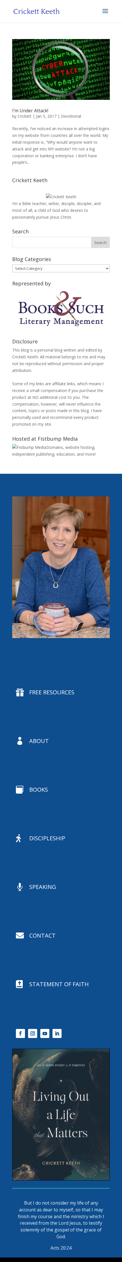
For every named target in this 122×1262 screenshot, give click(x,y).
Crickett (24, 116)
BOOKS (38, 789)
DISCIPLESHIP (47, 838)
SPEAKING (42, 887)
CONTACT (42, 935)
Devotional (71, 116)
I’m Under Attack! (30, 110)
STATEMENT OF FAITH (59, 984)
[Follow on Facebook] (20, 1033)
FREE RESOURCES (51, 692)
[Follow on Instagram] (32, 1033)
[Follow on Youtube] (44, 1033)
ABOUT (39, 741)
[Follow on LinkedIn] (57, 1033)
